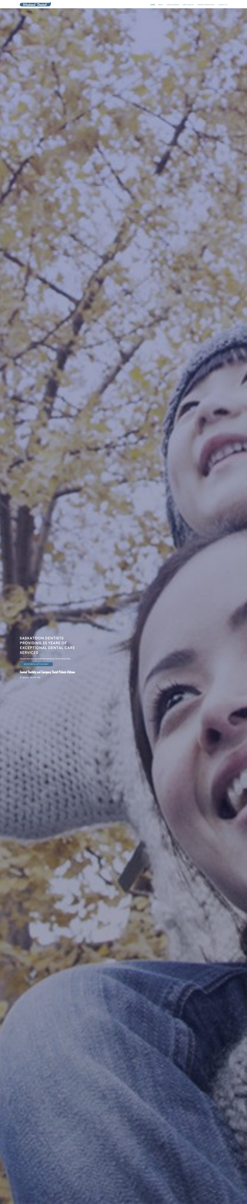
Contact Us (222, 5)
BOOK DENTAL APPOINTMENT (36, 664)
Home (35, 4)
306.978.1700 (35, 677)
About (160, 5)
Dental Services (173, 5)
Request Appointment (206, 5)
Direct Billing (188, 5)
